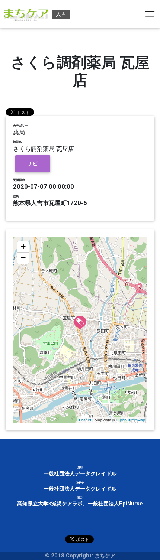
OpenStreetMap (130, 420)
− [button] (23, 258)
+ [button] (23, 246)
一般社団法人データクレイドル (80, 473)
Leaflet (85, 420)
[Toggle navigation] (150, 14)
